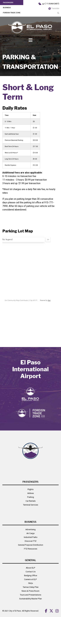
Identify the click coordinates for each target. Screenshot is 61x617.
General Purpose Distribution (30, 545)
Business (7, 8)
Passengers (8, 2)
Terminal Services (30, 505)
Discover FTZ (30, 541)
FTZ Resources (30, 549)
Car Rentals (31, 501)
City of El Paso (15, 611)
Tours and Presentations (30, 595)
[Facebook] (45, 611)
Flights (30, 489)
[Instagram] (56, 611)
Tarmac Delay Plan (30, 587)
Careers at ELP (30, 579)
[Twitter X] (50, 611)
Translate (55, 8)
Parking (30, 497)
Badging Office (30, 575)
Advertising (30, 529)
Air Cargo (31, 533)
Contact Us (31, 571)
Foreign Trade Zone (11, 13)
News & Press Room (30, 591)
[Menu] (30, 40)
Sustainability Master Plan (30, 598)
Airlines (30, 493)
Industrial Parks (30, 537)
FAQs (30, 583)
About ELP (30, 568)
